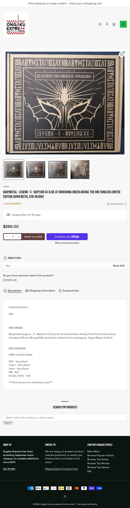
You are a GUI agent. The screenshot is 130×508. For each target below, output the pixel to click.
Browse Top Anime (97, 459)
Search (8, 422)
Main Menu (93, 451)
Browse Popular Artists (100, 455)
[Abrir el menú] (123, 24)
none (6, 186)
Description (15, 290)
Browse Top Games (98, 467)
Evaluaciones (71, 290)
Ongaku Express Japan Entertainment (57, 504)
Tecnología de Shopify (87, 504)
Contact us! (10, 279)
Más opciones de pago (67, 242)
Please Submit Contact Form (61, 468)
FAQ (89, 471)
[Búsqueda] (100, 24)
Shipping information (42, 290)
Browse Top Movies (98, 463)
